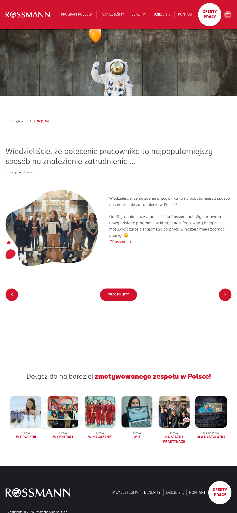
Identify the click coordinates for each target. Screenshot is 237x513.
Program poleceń (77, 14)
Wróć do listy (118, 294)
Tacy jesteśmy (112, 14)
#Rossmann (120, 242)
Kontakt (185, 14)
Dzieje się (162, 14)
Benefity (138, 14)
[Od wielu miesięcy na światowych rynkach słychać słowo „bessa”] (12, 295)
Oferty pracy (210, 14)
